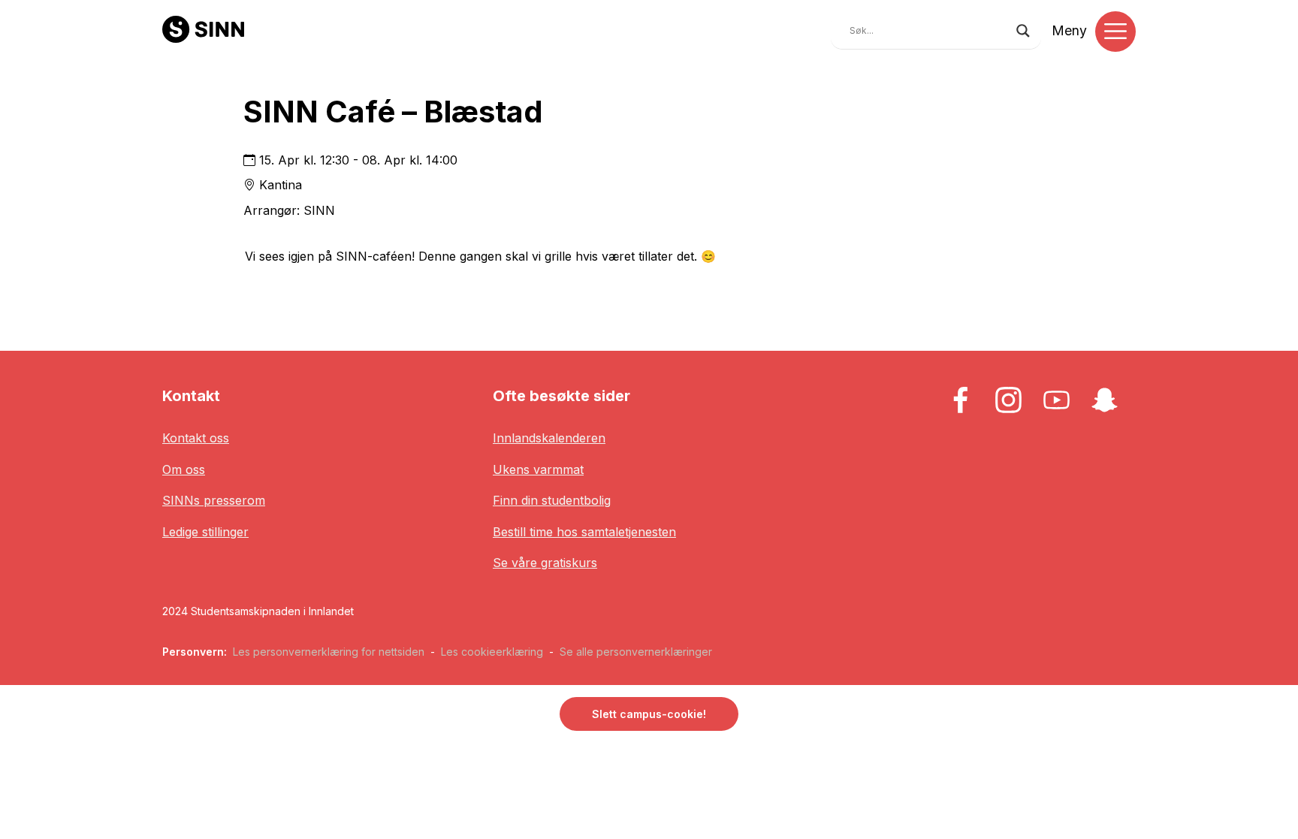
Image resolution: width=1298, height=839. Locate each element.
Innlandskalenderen (549, 437)
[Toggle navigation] (1115, 31)
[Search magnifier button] (1023, 30)
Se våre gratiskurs (545, 562)
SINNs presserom (213, 500)
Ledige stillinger (205, 531)
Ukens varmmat (538, 469)
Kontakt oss (195, 437)
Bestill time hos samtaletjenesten (584, 531)
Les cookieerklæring (492, 651)
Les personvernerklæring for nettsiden (328, 651)
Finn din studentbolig (552, 500)
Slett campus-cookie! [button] (649, 714)
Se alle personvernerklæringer (636, 651)
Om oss (183, 469)
